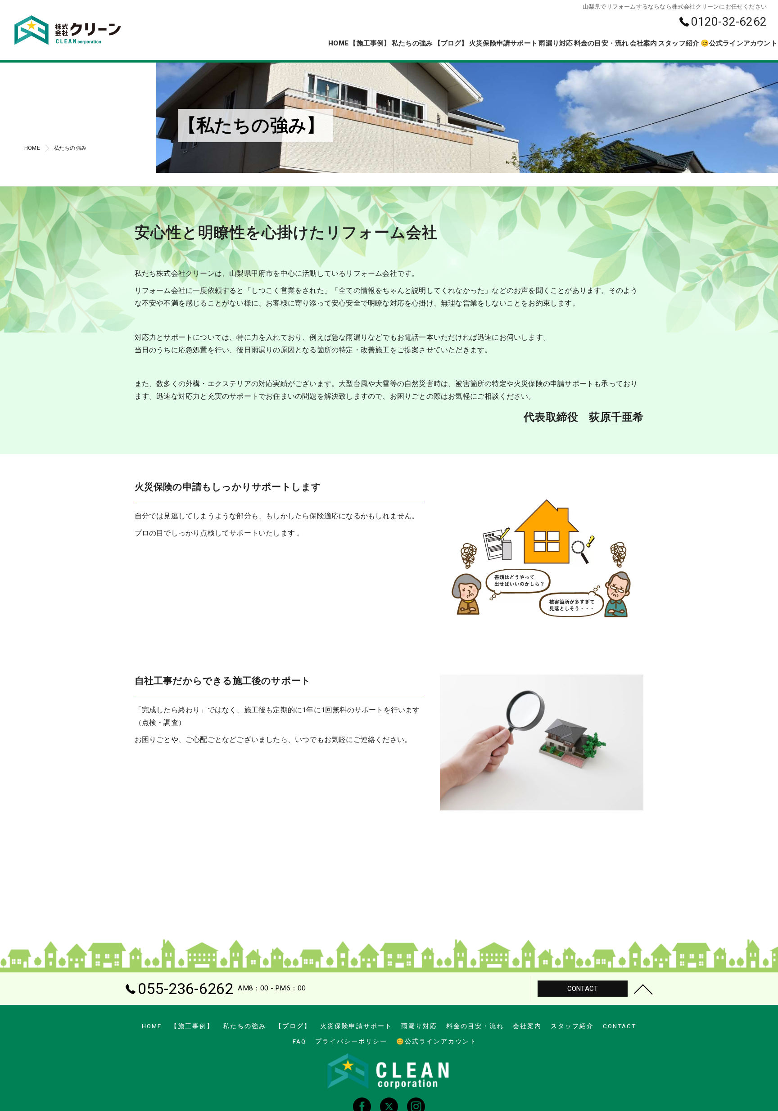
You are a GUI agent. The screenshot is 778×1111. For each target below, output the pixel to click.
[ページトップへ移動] (643, 989)
